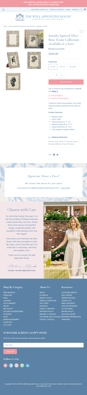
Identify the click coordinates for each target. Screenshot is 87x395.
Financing (66, 319)
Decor (6, 306)
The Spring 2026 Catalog (50, 317)
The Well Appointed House (30, 384)
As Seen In (44, 295)
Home (5, 26)
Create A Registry (47, 309)
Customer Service (69, 292)
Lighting (7, 301)
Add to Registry (57, 95)
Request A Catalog (48, 314)
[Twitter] (5, 365)
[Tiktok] (28, 365)
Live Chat (65, 188)
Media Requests (68, 303)
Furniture (7, 295)
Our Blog (44, 306)
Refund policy (68, 311)
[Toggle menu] (3, 9)
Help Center (67, 295)
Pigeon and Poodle (57, 49)
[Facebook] (11, 365)
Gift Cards (44, 303)
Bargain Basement (11, 319)
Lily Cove (7, 325)
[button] (85, 9)
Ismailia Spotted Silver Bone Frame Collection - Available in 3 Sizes (28, 26)
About (42, 292)
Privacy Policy (46, 298)
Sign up (10, 351)
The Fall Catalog (47, 319)
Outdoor (7, 314)
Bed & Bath (8, 309)
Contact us (44, 10)
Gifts (5, 317)
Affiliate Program (69, 306)
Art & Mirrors (9, 303)
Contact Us (66, 301)
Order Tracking (68, 298)
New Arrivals (9, 292)
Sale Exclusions (68, 314)
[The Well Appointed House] (43, 17)
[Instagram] (16, 365)
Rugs (5, 298)
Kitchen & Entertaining (13, 311)
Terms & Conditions (48, 301)
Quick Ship (7, 322)
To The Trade (67, 309)
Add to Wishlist (82, 32)
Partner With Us (46, 311)
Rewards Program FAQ (71, 317)
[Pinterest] (22, 365)
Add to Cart (66, 82)
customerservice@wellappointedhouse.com (38, 188)
